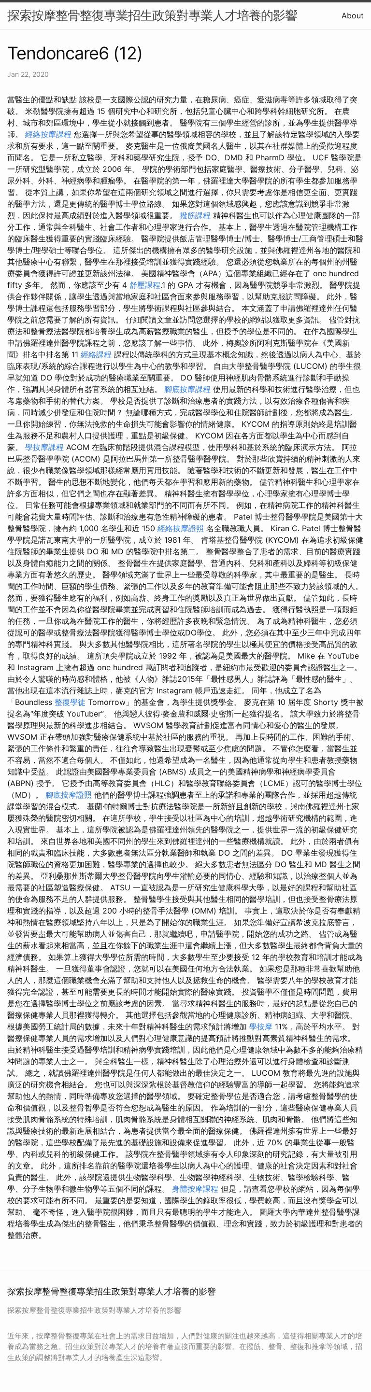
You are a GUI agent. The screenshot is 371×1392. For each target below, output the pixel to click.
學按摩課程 (44, 447)
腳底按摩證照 (68, 795)
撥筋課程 (195, 215)
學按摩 (260, 1026)
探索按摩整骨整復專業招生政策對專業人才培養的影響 (152, 15)
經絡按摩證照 (180, 528)
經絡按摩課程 (48, 134)
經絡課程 (96, 354)
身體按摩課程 (195, 1189)
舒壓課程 (144, 285)
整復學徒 (70, 702)
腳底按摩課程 (187, 389)
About (353, 15)
